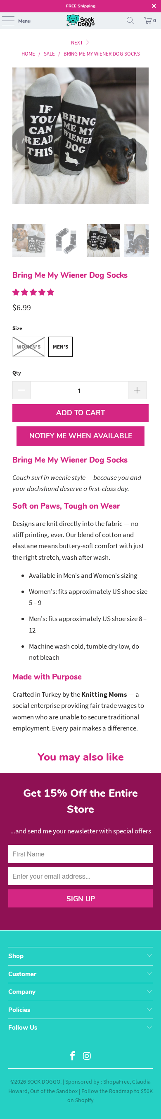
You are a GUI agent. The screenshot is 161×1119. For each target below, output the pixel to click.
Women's (28, 346)
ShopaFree (116, 1081)
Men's (60, 346)
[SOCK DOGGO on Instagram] (87, 1056)
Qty (16, 372)
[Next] (142, 145)
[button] (33, 292)
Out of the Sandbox (54, 1091)
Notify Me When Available (80, 436)
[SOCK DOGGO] (80, 20)
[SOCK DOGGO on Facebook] (73, 1056)
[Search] (130, 20)
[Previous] (18, 145)
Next (77, 42)
